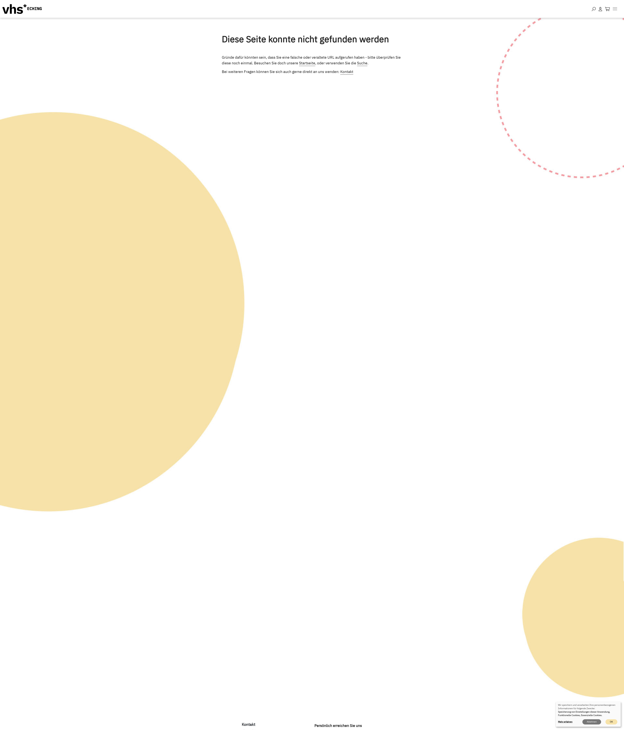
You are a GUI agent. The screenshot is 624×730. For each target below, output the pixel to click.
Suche (362, 62)
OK (611, 721)
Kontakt (346, 71)
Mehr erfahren (565, 721)
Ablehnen (592, 721)
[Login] (600, 8)
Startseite (307, 62)
